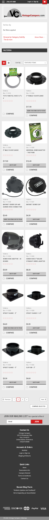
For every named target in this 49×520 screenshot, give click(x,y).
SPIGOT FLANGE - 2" (9, 313)
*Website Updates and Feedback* (24, 490)
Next (43, 399)
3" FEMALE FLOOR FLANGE (35, 96)
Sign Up (36, 2)
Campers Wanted (24, 473)
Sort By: (18, 63)
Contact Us (24, 478)
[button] (24, 38)
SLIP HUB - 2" (30, 367)
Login (29, 2)
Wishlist (24, 450)
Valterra (5, 91)
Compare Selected (38, 406)
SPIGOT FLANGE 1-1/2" (33, 313)
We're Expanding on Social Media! (24, 493)
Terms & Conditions (24, 476)
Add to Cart (13, 165)
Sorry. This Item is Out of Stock (36, 110)
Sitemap (24, 518)
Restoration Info (24, 470)
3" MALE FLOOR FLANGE (11, 150)
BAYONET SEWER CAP (33, 204)
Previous (7, 399)
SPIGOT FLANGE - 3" (9, 367)
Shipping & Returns (24, 456)
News (24, 467)
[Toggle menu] (3, 3)
